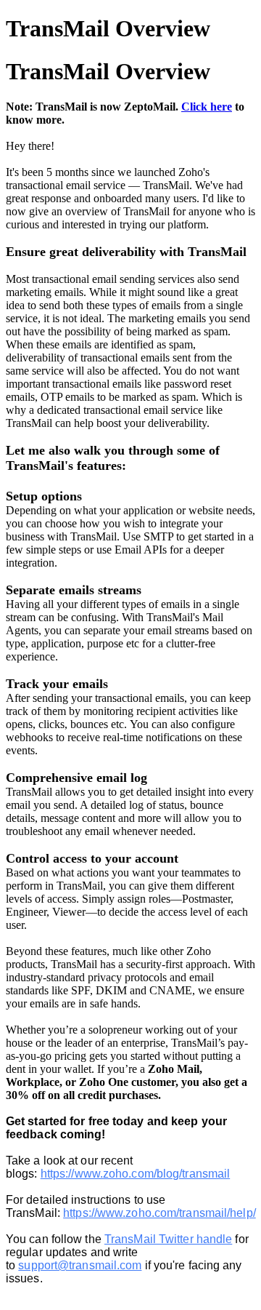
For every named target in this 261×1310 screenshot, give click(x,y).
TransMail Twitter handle (168, 1239)
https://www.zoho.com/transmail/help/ (159, 1213)
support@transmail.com (79, 1265)
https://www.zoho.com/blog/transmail (136, 1173)
